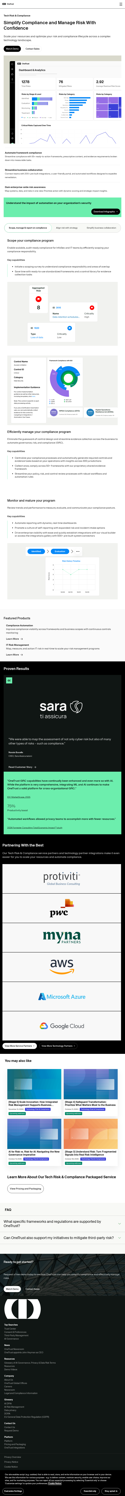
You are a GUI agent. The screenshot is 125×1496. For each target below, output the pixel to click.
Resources (9, 1366)
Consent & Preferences (15, 1332)
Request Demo (11, 1431)
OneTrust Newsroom (14, 1349)
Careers (8, 1386)
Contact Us (9, 1427)
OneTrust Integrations (14, 1448)
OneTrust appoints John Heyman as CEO (23, 1352)
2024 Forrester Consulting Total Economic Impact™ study (34, 827)
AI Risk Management (14, 1407)
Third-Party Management (16, 1335)
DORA (7, 1414)
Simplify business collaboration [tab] (101, 228)
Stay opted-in (111, 1491)
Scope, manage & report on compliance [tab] (28, 228)
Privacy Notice (11, 1462)
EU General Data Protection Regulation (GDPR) (26, 1417)
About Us (8, 1380)
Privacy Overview (12, 1457)
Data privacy (10, 1410)
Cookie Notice (11, 1467)
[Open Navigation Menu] (121, 4)
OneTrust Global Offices (15, 1383)
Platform (8, 1441)
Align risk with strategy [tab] (67, 228)
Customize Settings (13, 1491)
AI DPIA (8, 1403)
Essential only (90, 1491)
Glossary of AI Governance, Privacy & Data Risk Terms (30, 1363)
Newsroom (9, 1390)
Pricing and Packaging (15, 1444)
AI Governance (11, 1339)
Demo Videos (10, 1369)
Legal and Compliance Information (21, 1393)
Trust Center (10, 1329)
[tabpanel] (62, 420)
